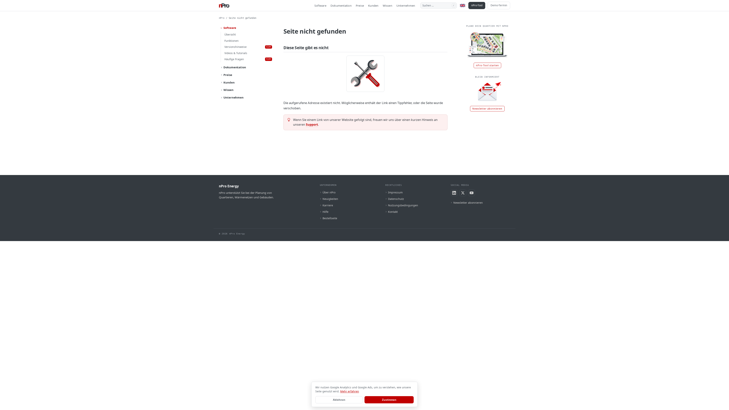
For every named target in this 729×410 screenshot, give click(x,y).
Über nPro (329, 192)
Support (312, 124)
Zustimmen (389, 399)
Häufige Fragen (247, 59)
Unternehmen (405, 5)
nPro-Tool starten (487, 65)
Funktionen (231, 41)
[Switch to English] (462, 5)
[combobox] (438, 5)
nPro (221, 18)
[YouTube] (471, 192)
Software (320, 5)
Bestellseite (330, 218)
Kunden (373, 5)
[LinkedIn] (454, 192)
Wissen (387, 5)
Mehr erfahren (349, 391)
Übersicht (230, 34)
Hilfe (325, 212)
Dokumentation (341, 5)
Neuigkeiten (330, 199)
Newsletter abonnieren (487, 108)
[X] (462, 192)
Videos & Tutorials (235, 53)
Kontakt (393, 212)
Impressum (395, 192)
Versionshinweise (247, 47)
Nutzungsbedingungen (403, 205)
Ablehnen (339, 399)
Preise (360, 5)
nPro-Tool (476, 5)
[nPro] (224, 5)
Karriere (328, 205)
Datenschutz (396, 199)
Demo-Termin (499, 5)
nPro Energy (229, 186)
